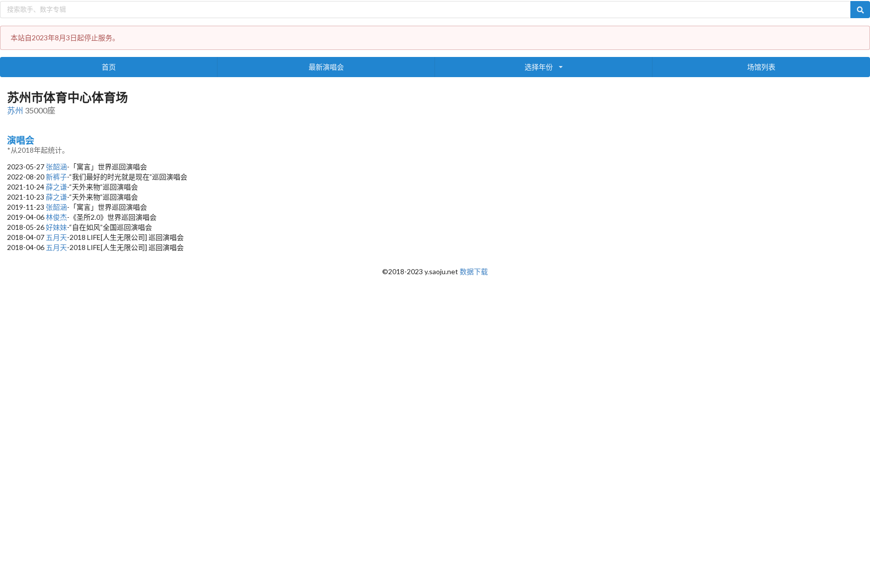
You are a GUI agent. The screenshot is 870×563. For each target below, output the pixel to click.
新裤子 (56, 176)
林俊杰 (56, 217)
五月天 (56, 237)
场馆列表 (761, 66)
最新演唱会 (326, 66)
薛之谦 (56, 186)
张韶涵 (56, 166)
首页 (109, 66)
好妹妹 (56, 227)
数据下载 (474, 271)
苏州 (15, 110)
